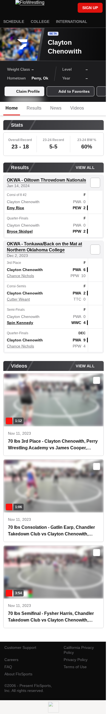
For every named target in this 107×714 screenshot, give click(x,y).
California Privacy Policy (79, 650)
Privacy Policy (76, 659)
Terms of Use (75, 667)
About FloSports (18, 674)
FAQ (8, 667)
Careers (11, 659)
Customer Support (20, 647)
